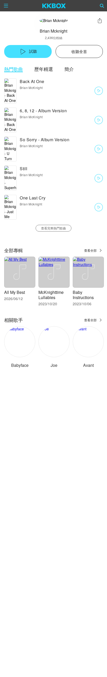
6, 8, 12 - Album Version (43, 111)
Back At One (32, 81)
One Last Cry (32, 198)
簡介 (69, 69)
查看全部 (90, 250)
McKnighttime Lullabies (51, 294)
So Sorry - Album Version (44, 140)
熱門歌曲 (13, 69)
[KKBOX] (54, 5)
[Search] (102, 6)
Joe (54, 365)
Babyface (20, 365)
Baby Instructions (83, 294)
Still (24, 169)
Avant (88, 365)
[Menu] (6, 6)
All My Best (14, 292)
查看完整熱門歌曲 (53, 228)
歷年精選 (43, 69)
